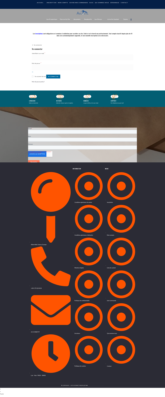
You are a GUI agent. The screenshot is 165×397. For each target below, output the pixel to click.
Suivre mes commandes (78, 2)
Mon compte (63, 2)
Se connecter (53, 76)
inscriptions (39, 33)
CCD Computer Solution (96, 385)
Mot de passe (36, 63)
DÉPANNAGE (114, 2)
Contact (124, 2)
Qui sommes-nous (102, 2)
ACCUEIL (40, 2)
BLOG (91, 2)
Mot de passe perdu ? (38, 81)
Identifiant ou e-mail (38, 53)
